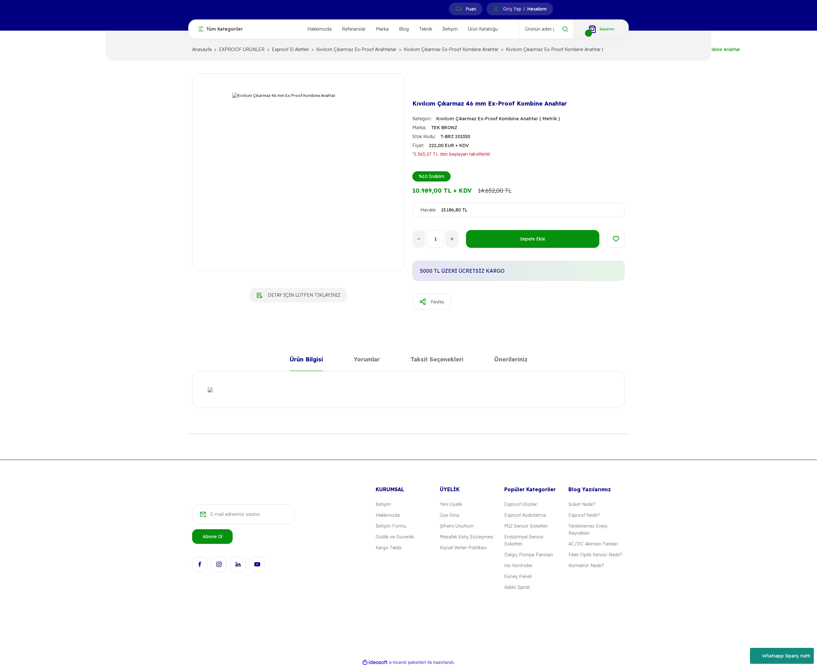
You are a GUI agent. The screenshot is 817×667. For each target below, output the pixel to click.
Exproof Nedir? (584, 515)
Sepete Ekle (532, 239)
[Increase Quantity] (452, 239)
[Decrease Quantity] (418, 239)
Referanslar (354, 29)
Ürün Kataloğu (483, 29)
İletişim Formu (391, 526)
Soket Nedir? (581, 504)
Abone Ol (212, 536)
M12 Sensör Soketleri (526, 526)
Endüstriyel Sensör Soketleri (523, 540)
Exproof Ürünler (520, 504)
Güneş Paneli (518, 576)
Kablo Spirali (517, 587)
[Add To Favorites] (616, 239)
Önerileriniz (511, 360)
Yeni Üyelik (451, 504)
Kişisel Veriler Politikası (463, 548)
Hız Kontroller (518, 565)
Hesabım (537, 9)
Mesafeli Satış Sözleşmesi (466, 537)
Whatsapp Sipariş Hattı (786, 656)
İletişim (450, 29)
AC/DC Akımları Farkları (593, 544)
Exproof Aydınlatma (525, 515)
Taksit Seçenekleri (436, 360)
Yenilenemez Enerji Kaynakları (587, 529)
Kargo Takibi (388, 548)
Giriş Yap (512, 9)
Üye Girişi (450, 515)
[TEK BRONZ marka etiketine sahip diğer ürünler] (422, 87)
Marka (382, 29)
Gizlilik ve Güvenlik (395, 537)
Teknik (425, 29)
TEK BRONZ (444, 127)
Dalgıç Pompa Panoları (528, 555)
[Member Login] (496, 9)
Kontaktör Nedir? (586, 565)
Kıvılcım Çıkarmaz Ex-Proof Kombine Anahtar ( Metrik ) (498, 119)
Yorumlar (367, 360)
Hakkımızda (319, 29)
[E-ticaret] (407, 662)
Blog (404, 29)
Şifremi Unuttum (457, 526)
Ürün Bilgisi (306, 360)
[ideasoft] (375, 662)
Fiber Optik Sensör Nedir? (595, 555)
